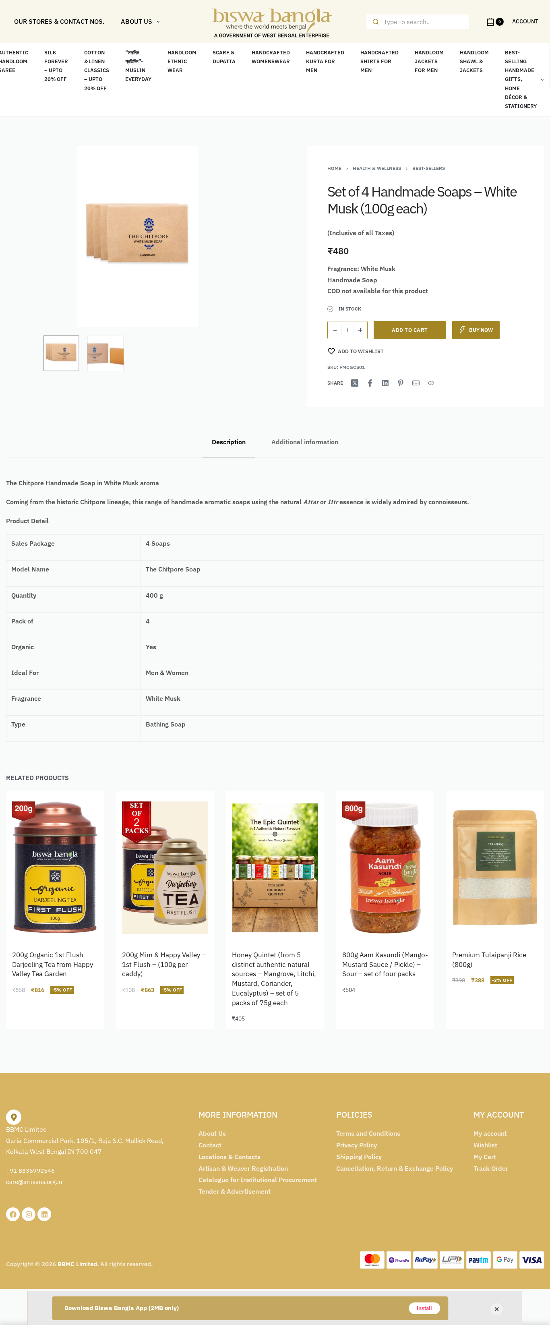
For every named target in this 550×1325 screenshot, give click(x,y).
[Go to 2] (105, 353)
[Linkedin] (44, 1214)
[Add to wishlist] (83, 812)
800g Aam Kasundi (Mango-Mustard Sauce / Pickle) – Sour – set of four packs (385, 964)
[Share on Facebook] (370, 383)
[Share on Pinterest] (400, 383)
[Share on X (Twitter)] (354, 383)
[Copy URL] (431, 383)
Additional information (304, 442)
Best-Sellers (428, 168)
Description (229, 442)
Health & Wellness (377, 168)
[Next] (248, 236)
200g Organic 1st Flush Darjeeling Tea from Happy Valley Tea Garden (52, 964)
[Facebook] (13, 1214)
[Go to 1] (61, 353)
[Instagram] (28, 1214)
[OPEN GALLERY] (138, 236)
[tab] (228, 442)
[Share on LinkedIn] (385, 383)
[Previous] (27, 236)
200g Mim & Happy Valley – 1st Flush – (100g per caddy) (164, 964)
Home (334, 168)
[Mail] (416, 383)
